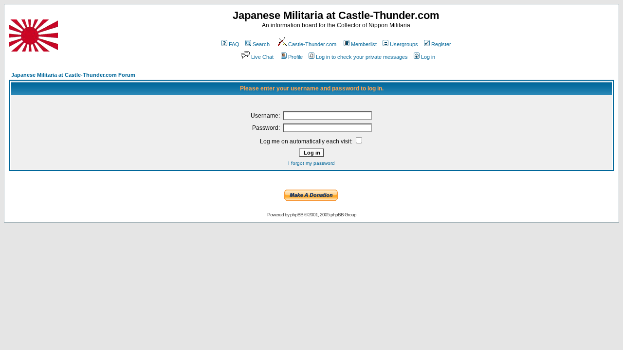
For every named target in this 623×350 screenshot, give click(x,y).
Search (261, 44)
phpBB (296, 214)
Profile (295, 57)
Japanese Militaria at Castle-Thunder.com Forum (73, 75)
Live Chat (262, 57)
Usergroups (404, 44)
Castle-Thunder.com (312, 44)
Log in (428, 57)
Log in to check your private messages (362, 57)
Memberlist (364, 44)
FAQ (234, 44)
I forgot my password (311, 163)
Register (441, 44)
